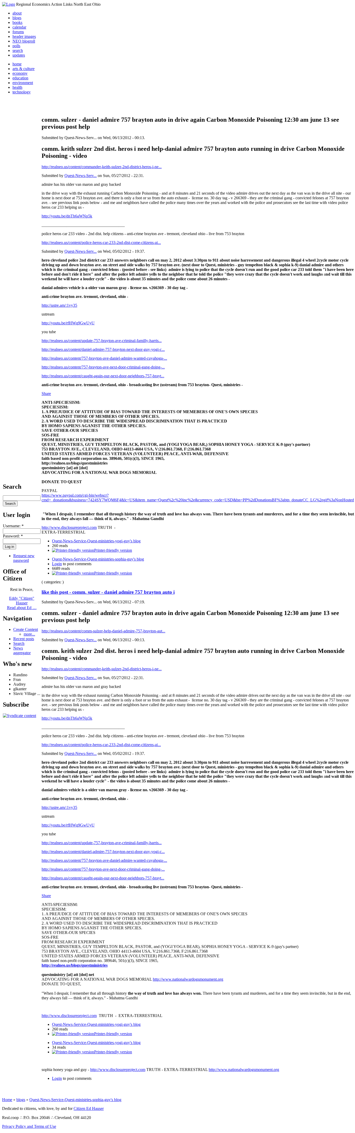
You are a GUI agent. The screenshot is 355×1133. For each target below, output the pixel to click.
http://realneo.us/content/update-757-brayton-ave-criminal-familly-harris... (102, 340)
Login (57, 564)
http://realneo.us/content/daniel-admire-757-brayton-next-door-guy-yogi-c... (103, 349)
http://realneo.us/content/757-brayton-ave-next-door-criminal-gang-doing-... (103, 367)
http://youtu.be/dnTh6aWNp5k (67, 216)
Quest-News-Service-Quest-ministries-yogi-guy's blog (96, 541)
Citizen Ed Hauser (89, 1108)
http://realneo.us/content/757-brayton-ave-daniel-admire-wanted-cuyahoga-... (104, 358)
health (17, 87)
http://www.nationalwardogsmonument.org (188, 979)
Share (46, 393)
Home (7, 1099)
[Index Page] (8, 4)
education (20, 78)
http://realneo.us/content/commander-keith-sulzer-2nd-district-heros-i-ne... (102, 167)
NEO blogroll (23, 41)
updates (18, 55)
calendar (19, 27)
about (17, 13)
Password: (13, 536)
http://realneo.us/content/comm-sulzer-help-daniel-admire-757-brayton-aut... (103, 631)
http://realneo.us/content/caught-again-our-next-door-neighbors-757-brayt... (103, 376)
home (17, 64)
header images (24, 36)
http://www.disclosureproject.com (69, 527)
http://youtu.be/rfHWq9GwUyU (68, 323)
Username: (13, 526)
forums (18, 32)
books (17, 22)
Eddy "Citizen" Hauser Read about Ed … (22, 603)
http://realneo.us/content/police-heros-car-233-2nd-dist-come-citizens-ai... (101, 242)
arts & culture (23, 68)
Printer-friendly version (113, 550)
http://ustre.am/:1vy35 (59, 305)
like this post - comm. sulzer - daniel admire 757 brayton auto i (108, 592)
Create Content (25, 629)
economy (20, 73)
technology (21, 92)
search (17, 50)
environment (22, 82)
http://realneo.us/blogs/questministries (75, 965)
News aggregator (22, 650)
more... (29, 634)
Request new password (24, 558)
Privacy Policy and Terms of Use (29, 1126)
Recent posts (23, 639)
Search (18, 643)
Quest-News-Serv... (80, 175)
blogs (16, 18)
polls (16, 46)
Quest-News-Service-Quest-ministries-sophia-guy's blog (98, 559)
